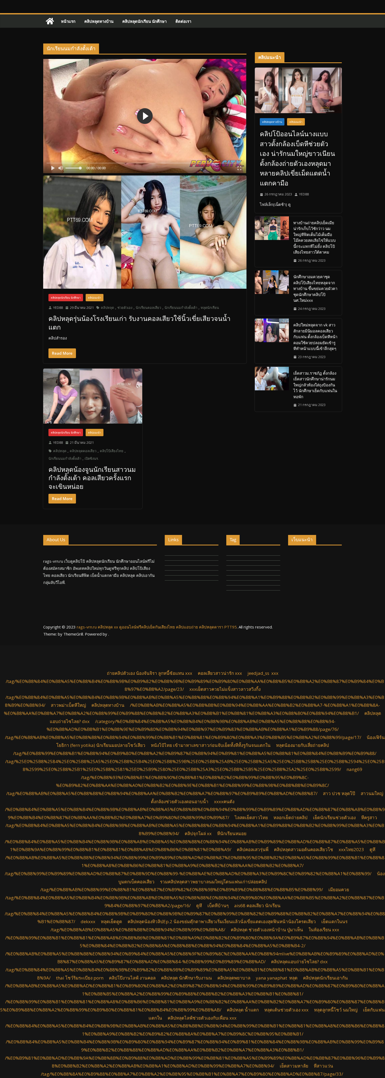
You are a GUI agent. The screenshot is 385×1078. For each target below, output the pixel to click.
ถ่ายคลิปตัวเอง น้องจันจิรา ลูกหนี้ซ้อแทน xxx (149, 673)
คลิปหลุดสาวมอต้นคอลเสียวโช (303, 849)
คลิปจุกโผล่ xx (198, 833)
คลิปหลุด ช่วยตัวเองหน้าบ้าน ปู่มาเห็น (267, 930)
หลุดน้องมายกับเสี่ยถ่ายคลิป (302, 745)
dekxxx (88, 921)
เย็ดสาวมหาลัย (294, 1066)
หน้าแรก (68, 21)
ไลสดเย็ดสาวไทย (251, 817)
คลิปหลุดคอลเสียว (83, 450)
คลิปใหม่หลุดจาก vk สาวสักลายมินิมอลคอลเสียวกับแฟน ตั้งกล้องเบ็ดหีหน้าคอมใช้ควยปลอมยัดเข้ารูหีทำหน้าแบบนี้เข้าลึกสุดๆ (315, 336)
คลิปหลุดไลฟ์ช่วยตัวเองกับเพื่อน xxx (202, 1018)
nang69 (354, 769)
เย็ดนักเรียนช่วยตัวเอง (334, 817)
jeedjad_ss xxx (263, 673)
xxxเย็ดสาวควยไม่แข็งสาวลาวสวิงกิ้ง (225, 689)
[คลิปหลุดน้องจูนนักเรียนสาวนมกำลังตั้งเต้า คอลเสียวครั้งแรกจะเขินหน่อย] (92, 396)
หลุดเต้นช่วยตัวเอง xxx (286, 1010)
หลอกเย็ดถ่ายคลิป (290, 817)
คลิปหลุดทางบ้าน (98, 21)
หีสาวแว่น (323, 1066)
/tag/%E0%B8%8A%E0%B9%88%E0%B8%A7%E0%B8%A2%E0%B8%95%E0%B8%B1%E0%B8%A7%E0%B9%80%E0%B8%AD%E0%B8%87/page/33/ (192, 1074)
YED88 (58, 307)
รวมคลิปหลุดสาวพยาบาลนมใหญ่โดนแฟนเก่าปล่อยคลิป (213, 882)
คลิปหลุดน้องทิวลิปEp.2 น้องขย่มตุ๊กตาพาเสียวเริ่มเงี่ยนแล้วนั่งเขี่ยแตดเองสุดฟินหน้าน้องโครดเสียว (222, 921)
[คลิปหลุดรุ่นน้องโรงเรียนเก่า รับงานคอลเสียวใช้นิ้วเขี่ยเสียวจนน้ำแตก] (144, 232)
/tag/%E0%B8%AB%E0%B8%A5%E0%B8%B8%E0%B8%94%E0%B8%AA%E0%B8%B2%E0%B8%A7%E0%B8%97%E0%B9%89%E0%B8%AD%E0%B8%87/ (161, 793)
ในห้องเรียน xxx (324, 930)
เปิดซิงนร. (92, 458)
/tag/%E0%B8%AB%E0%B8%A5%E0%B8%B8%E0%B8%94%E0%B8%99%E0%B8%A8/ (138, 930)
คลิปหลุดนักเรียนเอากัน (325, 978)
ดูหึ (372, 849)
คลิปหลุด (107, 307)
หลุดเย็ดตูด (111, 921)
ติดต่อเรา (183, 21)
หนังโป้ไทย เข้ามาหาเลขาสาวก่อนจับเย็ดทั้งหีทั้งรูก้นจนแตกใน (211, 745)
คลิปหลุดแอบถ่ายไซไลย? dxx (299, 962)
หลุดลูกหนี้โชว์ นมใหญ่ (336, 1010)
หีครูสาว (369, 817)
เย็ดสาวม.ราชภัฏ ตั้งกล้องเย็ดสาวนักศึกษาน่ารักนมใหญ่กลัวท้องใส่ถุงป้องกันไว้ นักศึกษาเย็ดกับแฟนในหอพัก (315, 384)
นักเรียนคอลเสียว (148, 307)
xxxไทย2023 (351, 849)
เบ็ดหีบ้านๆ (218, 905)
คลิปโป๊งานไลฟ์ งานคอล (132, 978)
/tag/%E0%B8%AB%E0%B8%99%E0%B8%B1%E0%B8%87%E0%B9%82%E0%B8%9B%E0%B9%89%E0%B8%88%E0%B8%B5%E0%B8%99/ (181, 890)
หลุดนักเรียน (210, 307)
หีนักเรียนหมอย (231, 833)
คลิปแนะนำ (94, 297)
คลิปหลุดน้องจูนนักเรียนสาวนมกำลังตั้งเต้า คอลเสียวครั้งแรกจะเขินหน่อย (92, 478)
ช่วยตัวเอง (124, 307)
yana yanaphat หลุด (277, 978)
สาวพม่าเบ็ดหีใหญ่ (68, 705)
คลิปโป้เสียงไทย (111, 450)
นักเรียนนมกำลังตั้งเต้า (180, 307)
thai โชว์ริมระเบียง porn (79, 978)
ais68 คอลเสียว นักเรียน (257, 905)
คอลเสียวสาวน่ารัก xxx (220, 673)
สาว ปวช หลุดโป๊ (339, 793)
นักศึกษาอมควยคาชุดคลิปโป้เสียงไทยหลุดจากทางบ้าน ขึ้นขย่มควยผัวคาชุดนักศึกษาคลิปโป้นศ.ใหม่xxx (315, 288)
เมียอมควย (338, 890)
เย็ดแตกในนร (334, 921)
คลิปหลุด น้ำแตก (243, 1010)
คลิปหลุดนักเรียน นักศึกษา (144, 21)
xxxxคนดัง (224, 801)
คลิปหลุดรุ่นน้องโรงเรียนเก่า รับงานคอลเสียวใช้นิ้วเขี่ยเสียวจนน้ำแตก (139, 322)
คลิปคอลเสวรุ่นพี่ (252, 849)
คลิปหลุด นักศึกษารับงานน (186, 978)
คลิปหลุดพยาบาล (233, 978)
